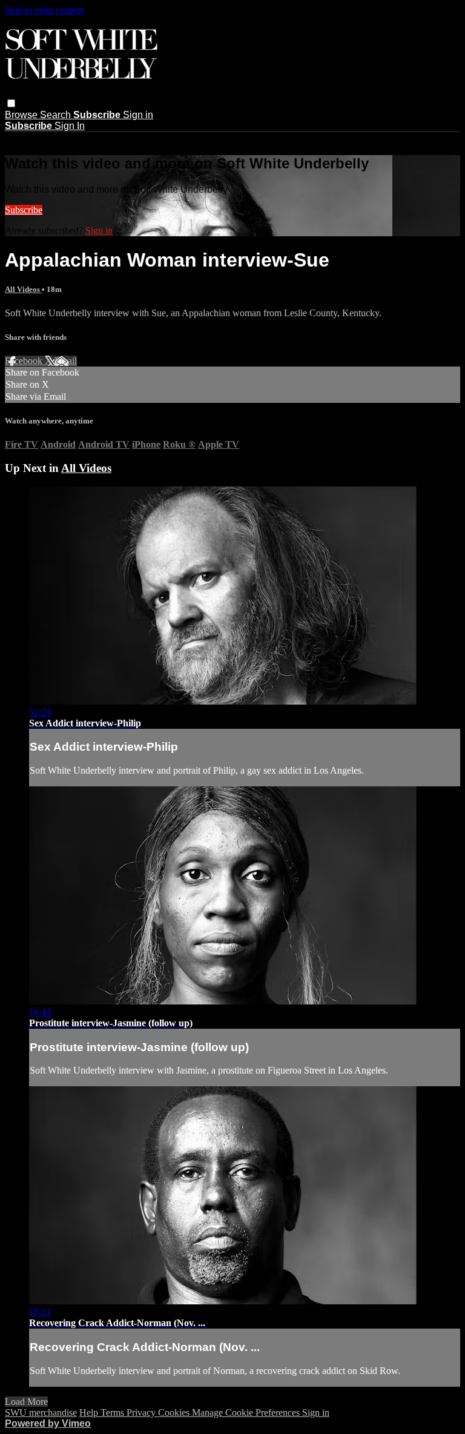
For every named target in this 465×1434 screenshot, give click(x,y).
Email (65, 361)
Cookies (175, 1412)
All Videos (23, 289)
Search (56, 115)
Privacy (142, 1412)
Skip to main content (44, 10)
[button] (11, 103)
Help (90, 1412)
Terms (114, 1412)
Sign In (69, 126)
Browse (22, 115)
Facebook (25, 361)
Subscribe (23, 210)
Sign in (138, 115)
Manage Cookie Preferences (247, 1412)
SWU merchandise (41, 1412)
